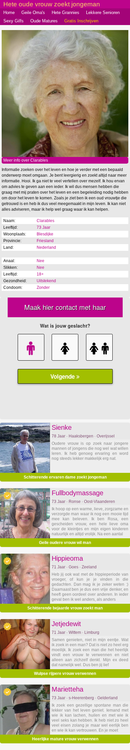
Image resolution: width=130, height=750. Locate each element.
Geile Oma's (33, 12)
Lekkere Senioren (103, 12)
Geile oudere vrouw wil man (65, 542)
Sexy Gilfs (13, 20)
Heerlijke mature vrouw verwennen (65, 739)
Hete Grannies (65, 12)
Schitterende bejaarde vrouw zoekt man (65, 608)
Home (9, 12)
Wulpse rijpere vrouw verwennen (65, 673)
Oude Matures (44, 20)
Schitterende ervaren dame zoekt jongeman (65, 477)
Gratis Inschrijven (81, 20)
